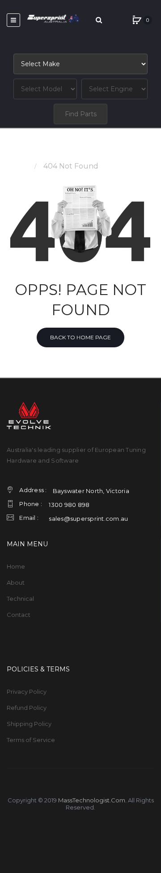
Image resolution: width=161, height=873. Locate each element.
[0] (137, 20)
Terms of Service (31, 739)
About (16, 582)
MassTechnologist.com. (92, 800)
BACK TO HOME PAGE (80, 337)
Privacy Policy (27, 691)
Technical (20, 598)
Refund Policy (27, 707)
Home (18, 166)
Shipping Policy (29, 723)
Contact (18, 614)
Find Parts (81, 114)
